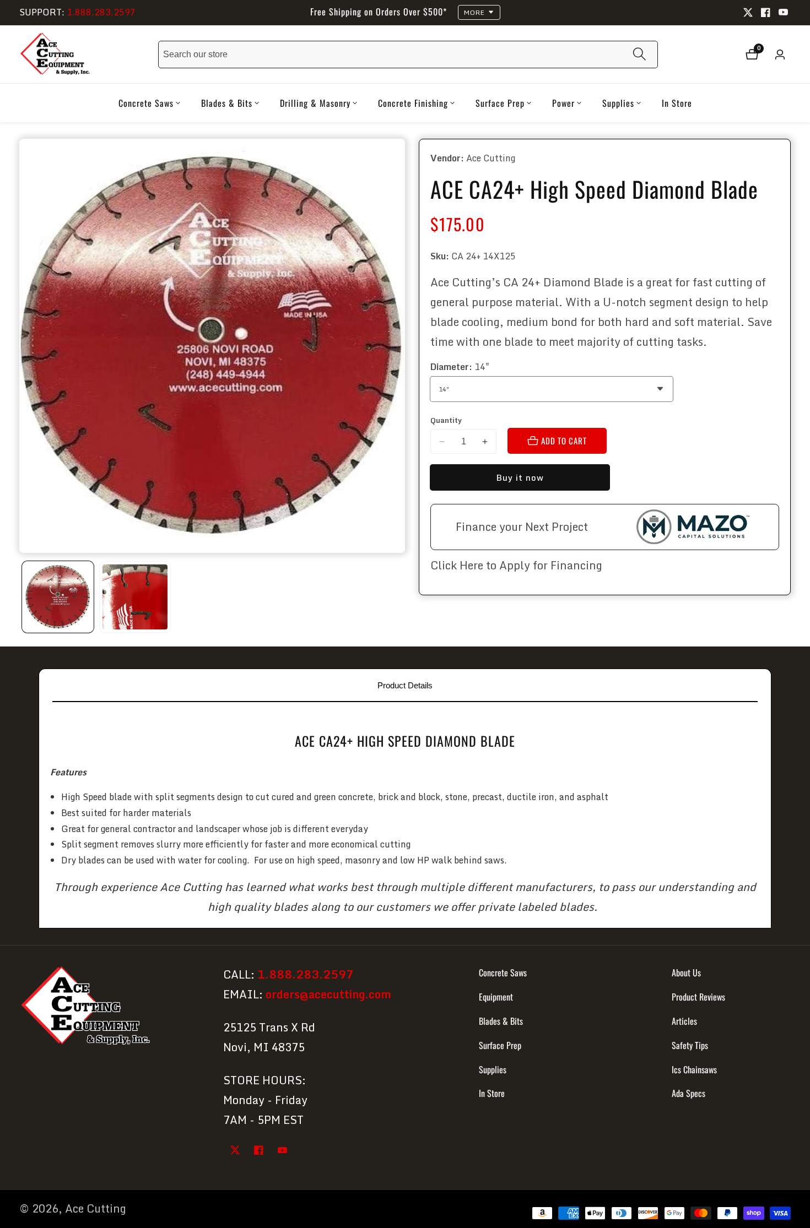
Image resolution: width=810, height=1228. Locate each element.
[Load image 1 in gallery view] (58, 597)
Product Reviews (698, 996)
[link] (111, 1007)
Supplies (492, 1068)
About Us (686, 972)
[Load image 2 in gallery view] (135, 597)
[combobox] (408, 54)
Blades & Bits (501, 1021)
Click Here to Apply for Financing (516, 565)
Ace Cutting (95, 1208)
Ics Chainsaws (694, 1068)
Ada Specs (688, 1093)
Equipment (496, 996)
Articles (684, 1021)
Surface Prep (500, 1044)
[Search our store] (639, 54)
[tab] (405, 685)
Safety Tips (690, 1044)
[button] (146, 103)
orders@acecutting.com (328, 994)
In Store (677, 103)
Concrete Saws (503, 972)
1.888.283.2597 (101, 12)
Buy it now (520, 477)
